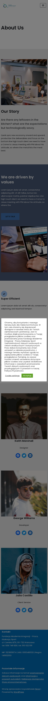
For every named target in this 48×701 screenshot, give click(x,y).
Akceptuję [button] (27, 375)
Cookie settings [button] (12, 376)
